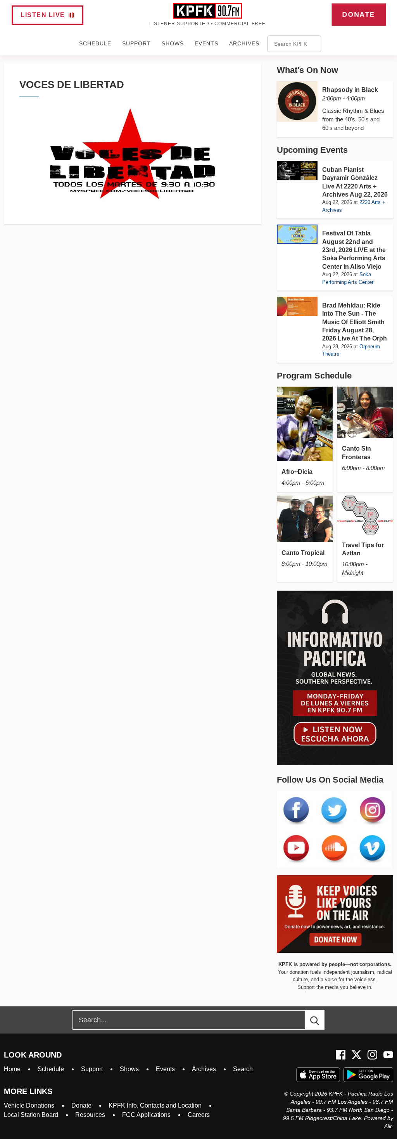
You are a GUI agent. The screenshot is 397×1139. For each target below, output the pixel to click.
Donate (358, 14)
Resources (90, 1114)
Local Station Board (31, 1114)
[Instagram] (372, 1054)
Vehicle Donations (29, 1105)
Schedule (95, 43)
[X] (356, 1054)
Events (206, 43)
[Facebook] (340, 1054)
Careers (199, 1114)
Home (12, 1069)
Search (243, 1069)
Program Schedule (314, 375)
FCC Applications (146, 1114)
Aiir (388, 1126)
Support (136, 43)
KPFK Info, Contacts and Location (155, 1105)
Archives (244, 43)
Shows (173, 43)
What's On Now (307, 70)
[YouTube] (388, 1054)
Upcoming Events (312, 150)
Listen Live (43, 15)
